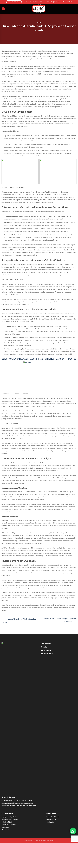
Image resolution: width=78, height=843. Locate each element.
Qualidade (50, 822)
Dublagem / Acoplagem (10, 819)
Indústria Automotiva (9, 824)
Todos (39, 22)
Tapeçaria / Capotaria (9, 817)
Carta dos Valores (52, 817)
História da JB (51, 819)
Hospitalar (5, 827)
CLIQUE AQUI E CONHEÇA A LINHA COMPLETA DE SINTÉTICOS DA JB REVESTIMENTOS (39, 359)
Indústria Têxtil (7, 822)
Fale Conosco (46, 643)
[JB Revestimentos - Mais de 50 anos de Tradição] (39, 9)
